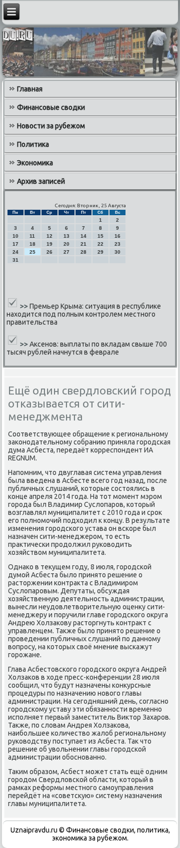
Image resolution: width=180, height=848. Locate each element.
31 (15, 260)
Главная (29, 89)
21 (83, 244)
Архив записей (41, 181)
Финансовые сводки (51, 107)
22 (101, 244)
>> (25, 306)
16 (117, 236)
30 (117, 252)
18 (33, 244)
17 (15, 244)
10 (15, 236)
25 (33, 252)
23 (117, 244)
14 (83, 236)
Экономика (35, 163)
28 (83, 252)
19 (49, 244)
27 (67, 252)
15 (101, 236)
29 (101, 252)
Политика (33, 144)
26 (49, 252)
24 (15, 252)
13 (67, 236)
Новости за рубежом (51, 126)
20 (67, 244)
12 (49, 236)
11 (32, 236)
